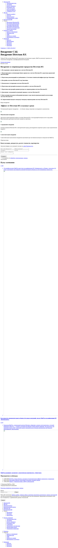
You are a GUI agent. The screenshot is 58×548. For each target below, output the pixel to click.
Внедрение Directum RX (13, 22)
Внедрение (9, 512)
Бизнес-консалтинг (11, 29)
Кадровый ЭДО (11, 7)
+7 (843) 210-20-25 (10, 48)
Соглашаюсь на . (15, 158)
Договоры (9, 4)
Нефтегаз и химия (11, 36)
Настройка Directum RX (13, 26)
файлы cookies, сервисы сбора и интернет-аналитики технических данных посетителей (34, 494)
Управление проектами (13, 528)
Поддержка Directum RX (13, 23)
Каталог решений (8, 517)
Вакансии (9, 42)
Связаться (3, 48)
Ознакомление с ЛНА (12, 18)
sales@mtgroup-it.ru (28, 146)
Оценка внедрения (5, 62)
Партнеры (9, 45)
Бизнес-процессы (11, 6)
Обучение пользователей (13, 27)
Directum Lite (7, 508)
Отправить (3, 156)
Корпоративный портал (10, 507)
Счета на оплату (11, 8)
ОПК (8, 34)
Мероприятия (10, 41)
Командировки (10, 16)
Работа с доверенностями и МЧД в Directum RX (21, 481)
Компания (6, 38)
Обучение (9, 513)
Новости (9, 40)
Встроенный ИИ (8, 19)
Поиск (2, 490)
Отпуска (9, 15)
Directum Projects (8, 505)
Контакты (9, 44)
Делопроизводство (11, 3)
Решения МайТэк (11, 10)
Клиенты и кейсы (8, 30)
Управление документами (13, 526)
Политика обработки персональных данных (12, 488)
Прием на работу (11, 14)
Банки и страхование (12, 31)
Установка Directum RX (13, 25)
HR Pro (5, 12)
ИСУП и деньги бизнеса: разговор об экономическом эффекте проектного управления (31, 478)
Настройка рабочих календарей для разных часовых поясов (24, 480)
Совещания (10, 524)
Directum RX (7, 1)
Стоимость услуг (11, 11)
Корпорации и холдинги (13, 37)
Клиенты (6, 531)
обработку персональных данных (19, 158)
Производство (10, 33)
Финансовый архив (12, 527)
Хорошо (3, 500)
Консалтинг (10, 515)
